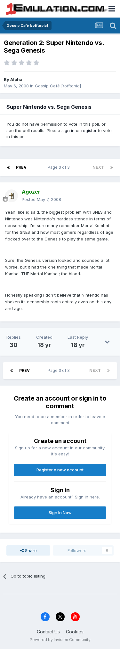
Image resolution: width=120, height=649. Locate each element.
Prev (21, 167)
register (89, 130)
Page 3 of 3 (60, 167)
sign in (68, 130)
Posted (41, 199)
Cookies (75, 631)
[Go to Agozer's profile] (11, 195)
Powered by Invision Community (60, 639)
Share (30, 550)
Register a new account (60, 469)
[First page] (8, 167)
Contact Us (48, 631)
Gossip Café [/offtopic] (58, 85)
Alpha (16, 79)
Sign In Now (60, 512)
